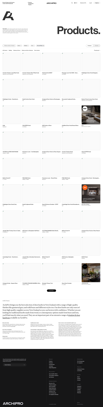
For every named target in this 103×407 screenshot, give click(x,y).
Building (10, 50)
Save (19, 54)
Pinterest (79, 392)
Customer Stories (80, 369)
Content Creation (52, 389)
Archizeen (51, 366)
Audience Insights (52, 384)
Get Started (51, 377)
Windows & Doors (16, 50)
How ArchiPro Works (53, 373)
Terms (78, 402)
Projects (7, 2)
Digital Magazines (52, 367)
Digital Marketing (52, 388)
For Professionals (52, 392)
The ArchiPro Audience (53, 375)
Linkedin (79, 389)
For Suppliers (80, 362)
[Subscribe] (24, 364)
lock (8, 333)
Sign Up (97, 2)
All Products (5, 50)
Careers (78, 378)
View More (51, 290)
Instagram (79, 386)
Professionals (10, 3)
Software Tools (52, 391)
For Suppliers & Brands (53, 394)
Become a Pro (83, 2)
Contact (78, 380)
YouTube (79, 391)
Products (12, 2)
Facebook (79, 387)
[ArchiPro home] (51, 3)
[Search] (72, 3)
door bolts (60, 329)
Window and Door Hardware (27, 50)
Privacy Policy (80, 404)
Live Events (79, 370)
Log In (90, 2)
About (78, 376)
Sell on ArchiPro (52, 386)
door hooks (13, 326)
